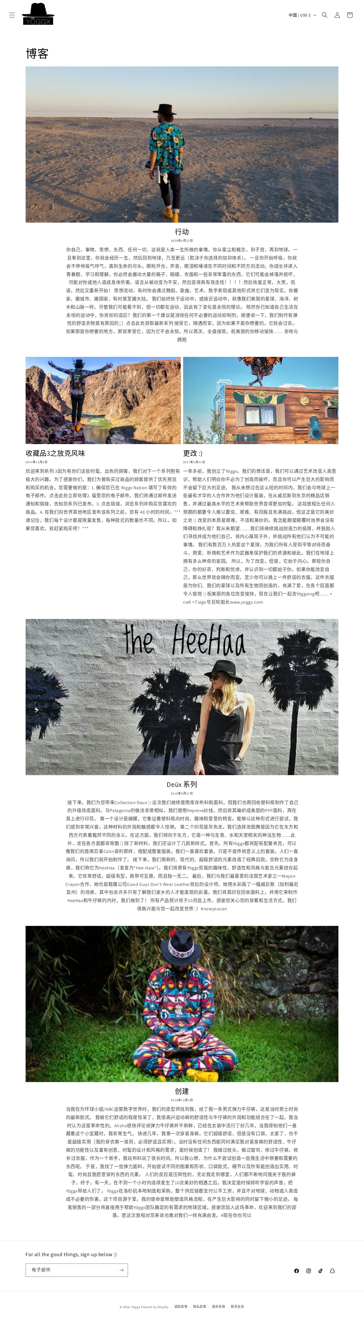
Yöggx (135, 1307)
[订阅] (121, 1270)
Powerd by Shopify (155, 1307)
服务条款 (219, 1307)
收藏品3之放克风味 (55, 453)
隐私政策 (199, 1307)
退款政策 (181, 1307)
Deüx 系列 (182, 784)
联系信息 (237, 1307)
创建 (182, 1091)
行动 (182, 231)
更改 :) (193, 453)
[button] (12, 15)
